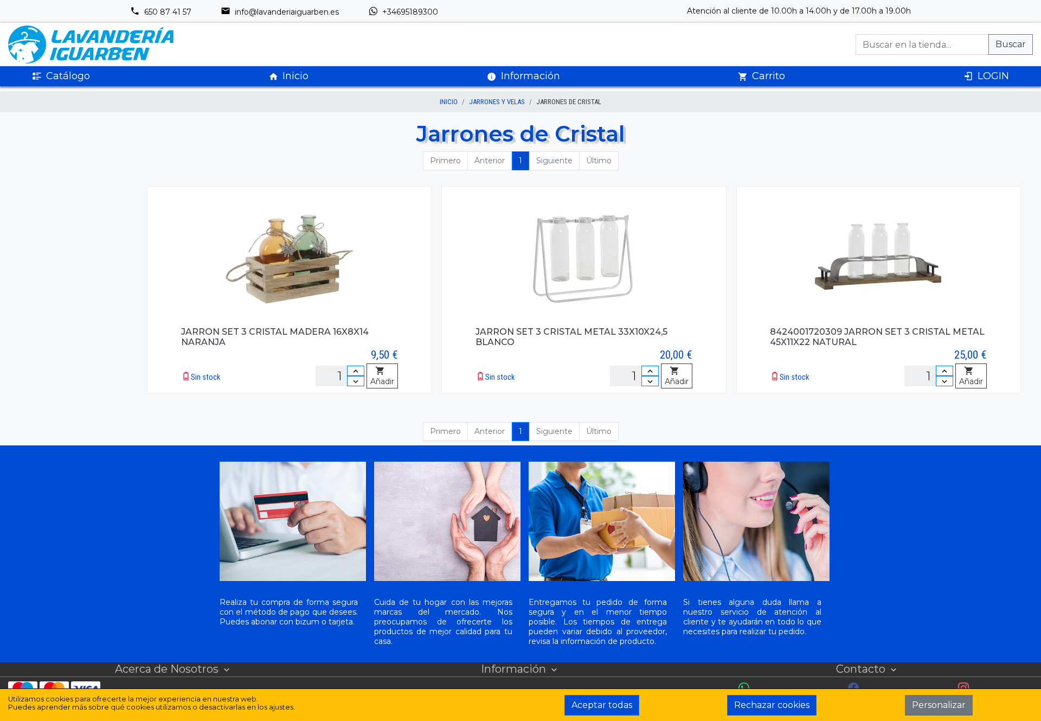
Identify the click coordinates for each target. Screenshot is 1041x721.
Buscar (1010, 44)
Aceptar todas (601, 705)
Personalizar (939, 705)
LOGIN (993, 76)
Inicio (295, 76)
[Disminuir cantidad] (355, 381)
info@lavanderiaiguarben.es (286, 12)
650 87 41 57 (166, 12)
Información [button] (530, 76)
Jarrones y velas (497, 102)
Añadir (382, 381)
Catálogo (68, 76)
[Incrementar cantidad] (355, 371)
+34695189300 (409, 12)
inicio (449, 102)
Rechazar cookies (771, 705)
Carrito (768, 76)
